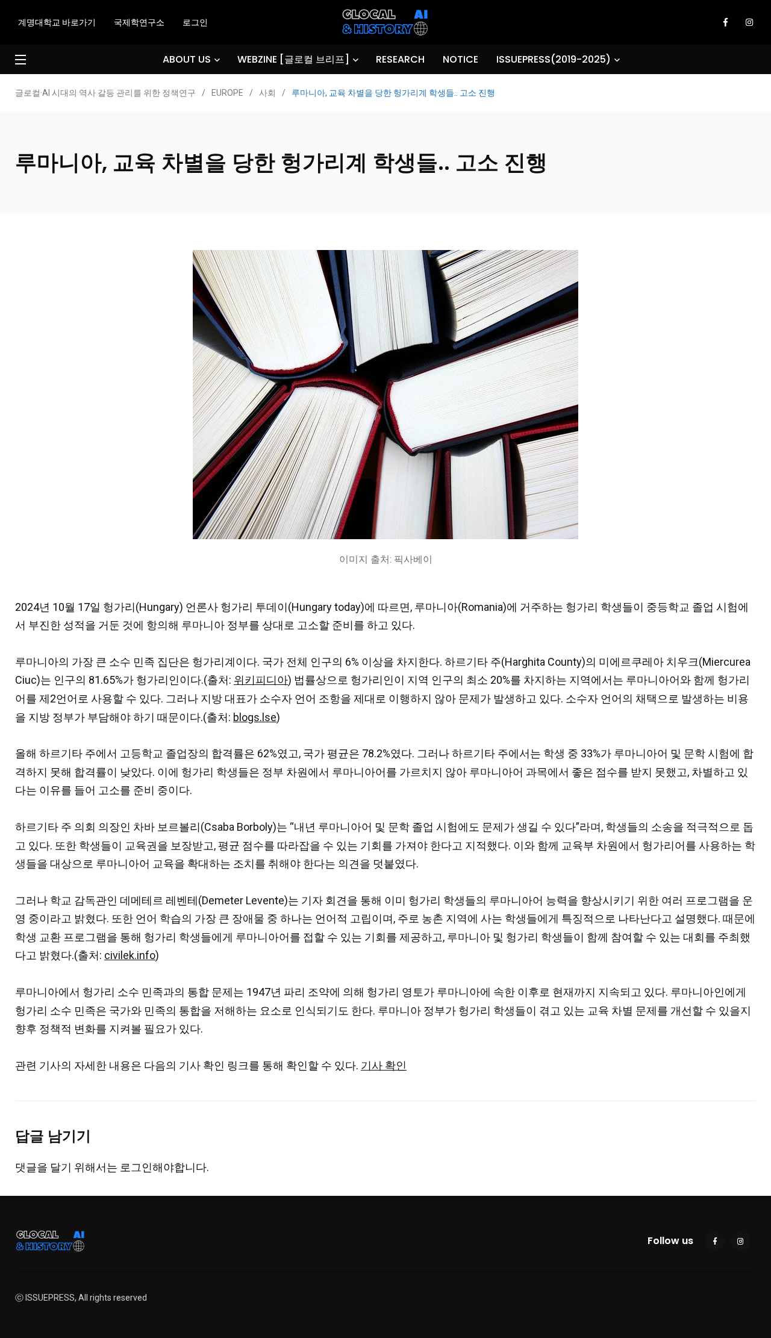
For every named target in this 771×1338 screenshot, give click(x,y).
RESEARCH (400, 59)
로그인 (195, 22)
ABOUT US (187, 59)
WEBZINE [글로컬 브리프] (293, 59)
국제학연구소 (139, 22)
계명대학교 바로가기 (57, 22)
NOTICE (460, 59)
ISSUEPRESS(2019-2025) (553, 59)
